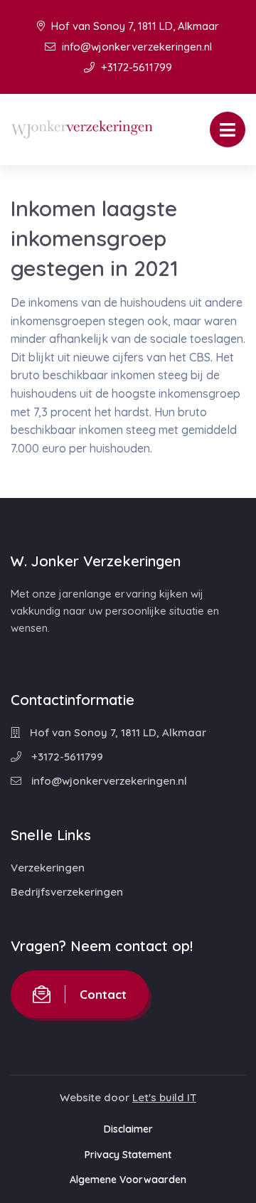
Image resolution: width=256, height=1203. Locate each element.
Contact (103, 994)
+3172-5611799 (135, 67)
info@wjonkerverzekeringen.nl (135, 46)
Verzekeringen (48, 867)
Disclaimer (128, 1129)
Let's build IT (164, 1097)
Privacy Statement (128, 1154)
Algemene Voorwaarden (128, 1179)
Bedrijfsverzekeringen (67, 892)
